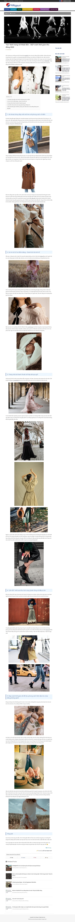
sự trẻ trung (30, 327)
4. (18, 104)
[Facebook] (60, 1)
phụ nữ (33, 198)
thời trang (49, 847)
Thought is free (44, 919)
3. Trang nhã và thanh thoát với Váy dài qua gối (16, 103)
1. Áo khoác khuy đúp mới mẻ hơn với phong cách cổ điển (18, 99)
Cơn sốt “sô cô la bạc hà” (18, 898)
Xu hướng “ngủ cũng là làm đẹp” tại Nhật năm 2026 (66, 89)
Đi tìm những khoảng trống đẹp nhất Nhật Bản (66, 79)
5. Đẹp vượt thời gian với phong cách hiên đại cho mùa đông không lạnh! (23, 106)
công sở (42, 256)
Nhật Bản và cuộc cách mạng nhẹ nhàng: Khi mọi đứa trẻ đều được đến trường (66, 99)
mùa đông (16, 380)
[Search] (70, 1)
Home (8, 13)
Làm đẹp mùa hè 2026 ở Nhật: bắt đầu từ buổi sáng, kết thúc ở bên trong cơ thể (66, 69)
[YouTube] (62, 1)
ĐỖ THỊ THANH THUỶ (47, 850)
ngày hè (26, 55)
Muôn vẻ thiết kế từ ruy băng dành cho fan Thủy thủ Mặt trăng (27, 890)
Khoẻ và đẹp (13, 13)
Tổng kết (8, 108)
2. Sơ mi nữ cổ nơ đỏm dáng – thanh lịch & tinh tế (17, 101)
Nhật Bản (47, 60)
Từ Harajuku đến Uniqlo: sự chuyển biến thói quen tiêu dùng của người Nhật (30, 907)
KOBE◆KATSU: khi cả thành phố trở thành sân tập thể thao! (26, 865)
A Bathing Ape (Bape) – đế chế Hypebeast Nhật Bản (24, 882)
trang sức (48, 629)
